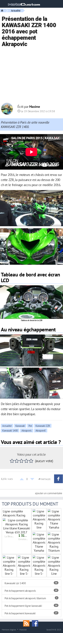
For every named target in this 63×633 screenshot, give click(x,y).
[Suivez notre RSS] (27, 623)
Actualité (15, 10)
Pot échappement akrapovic (31, 591)
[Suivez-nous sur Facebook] (36, 623)
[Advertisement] (31, 75)
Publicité (23, 629)
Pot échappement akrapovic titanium (31, 598)
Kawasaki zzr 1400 (31, 583)
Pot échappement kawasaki (31, 613)
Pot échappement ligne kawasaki (31, 606)
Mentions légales (9, 629)
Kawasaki (20, 425)
